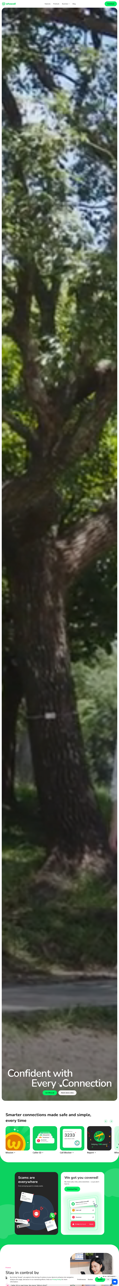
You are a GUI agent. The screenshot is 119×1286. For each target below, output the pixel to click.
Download (110, 4)
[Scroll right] (111, 1121)
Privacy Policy (56, 1279)
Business (65, 4)
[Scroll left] (106, 1121)
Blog (74, 4)
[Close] (108, 1279)
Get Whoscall (49, 1093)
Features (47, 4)
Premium (56, 4)
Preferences (81, 1279)
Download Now (72, 1189)
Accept (100, 1279)
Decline (90, 1279)
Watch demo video (67, 1093)
